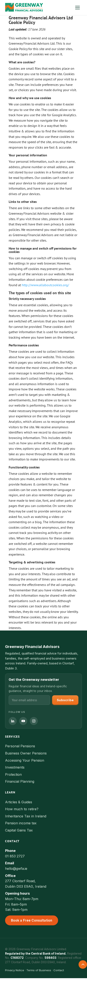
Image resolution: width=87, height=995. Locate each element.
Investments (14, 767)
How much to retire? (21, 809)
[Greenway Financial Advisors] (24, 7)
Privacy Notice (14, 970)
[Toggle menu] (77, 7)
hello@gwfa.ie (16, 868)
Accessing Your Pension (24, 760)
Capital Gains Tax (19, 830)
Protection (13, 774)
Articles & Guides (18, 802)
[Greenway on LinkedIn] (13, 721)
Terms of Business (38, 970)
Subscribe (65, 700)
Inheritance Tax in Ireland (25, 816)
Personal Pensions (20, 746)
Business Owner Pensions (26, 753)
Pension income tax (21, 823)
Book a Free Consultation (31, 920)
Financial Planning (19, 781)
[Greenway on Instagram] (34, 721)
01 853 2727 (15, 856)
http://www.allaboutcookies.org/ (45, 285)
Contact (58, 970)
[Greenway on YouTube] (23, 721)
